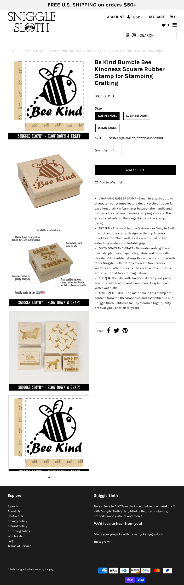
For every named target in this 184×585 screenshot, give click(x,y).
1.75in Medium (137, 115)
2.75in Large (107, 128)
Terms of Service (19, 546)
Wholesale (15, 536)
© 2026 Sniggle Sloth (19, 569)
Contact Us (15, 516)
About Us (14, 511)
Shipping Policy (19, 531)
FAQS (11, 541)
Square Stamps (30, 51)
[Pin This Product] (125, 331)
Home (12, 51)
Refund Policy (17, 526)
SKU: (98, 138)
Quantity (101, 150)
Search (13, 506)
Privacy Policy (17, 521)
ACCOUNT (116, 17)
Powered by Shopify (42, 569)
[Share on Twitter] (116, 331)
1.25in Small (107, 115)
